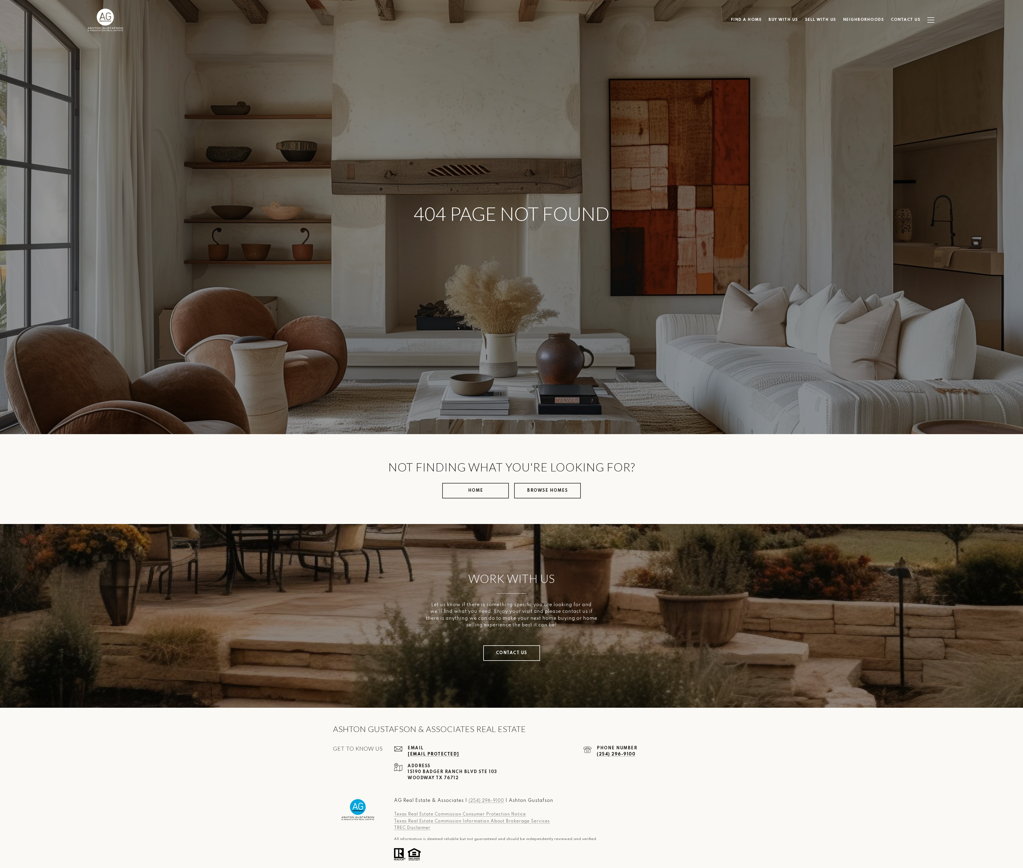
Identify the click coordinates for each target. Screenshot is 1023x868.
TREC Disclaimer (412, 828)
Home (475, 491)
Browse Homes (547, 491)
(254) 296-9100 (616, 754)
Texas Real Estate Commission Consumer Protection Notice (460, 814)
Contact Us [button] (511, 653)
